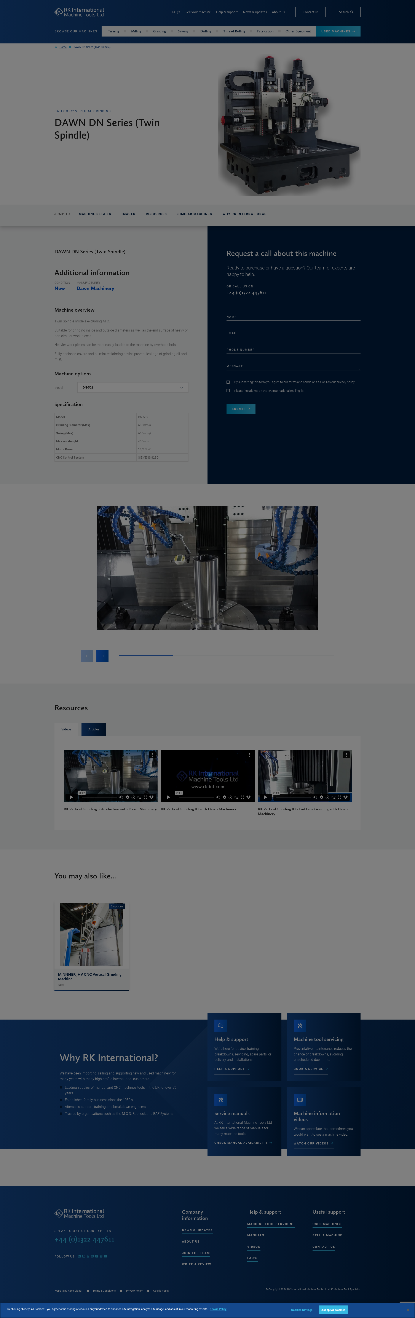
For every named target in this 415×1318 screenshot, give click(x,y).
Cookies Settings (302, 1310)
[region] (207, 1310)
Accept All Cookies (333, 1310)
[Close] (408, 1310)
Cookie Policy (218, 1309)
